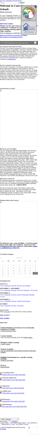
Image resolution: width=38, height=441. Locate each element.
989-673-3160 (10, 424)
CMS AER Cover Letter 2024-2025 (13, 393)
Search (22, 2)
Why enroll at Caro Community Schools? (11, 37)
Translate (14, 421)
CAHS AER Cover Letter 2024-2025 (13, 380)
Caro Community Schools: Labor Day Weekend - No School (19, 290)
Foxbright (3, 429)
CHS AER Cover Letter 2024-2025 (13, 388)
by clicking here (11, 59)
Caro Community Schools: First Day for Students (15, 286)
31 (8, 275)
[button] (36, 7)
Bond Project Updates (6, 23)
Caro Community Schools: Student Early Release (15, 301)
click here (7, 311)
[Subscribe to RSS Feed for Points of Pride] (10, 315)
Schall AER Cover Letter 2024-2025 (13, 401)
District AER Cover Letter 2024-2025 (13, 374)
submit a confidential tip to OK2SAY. (18, 247)
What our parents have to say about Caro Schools (13, 35)
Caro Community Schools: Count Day (12, 306)
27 (25, 273)
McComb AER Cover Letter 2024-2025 (14, 406)
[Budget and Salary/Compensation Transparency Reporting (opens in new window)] (29, 13)
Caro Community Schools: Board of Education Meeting (17, 295)
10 (8, 268)
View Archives (4, 318)
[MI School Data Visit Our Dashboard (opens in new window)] (29, 27)
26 (19, 273)
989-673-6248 (23, 424)
